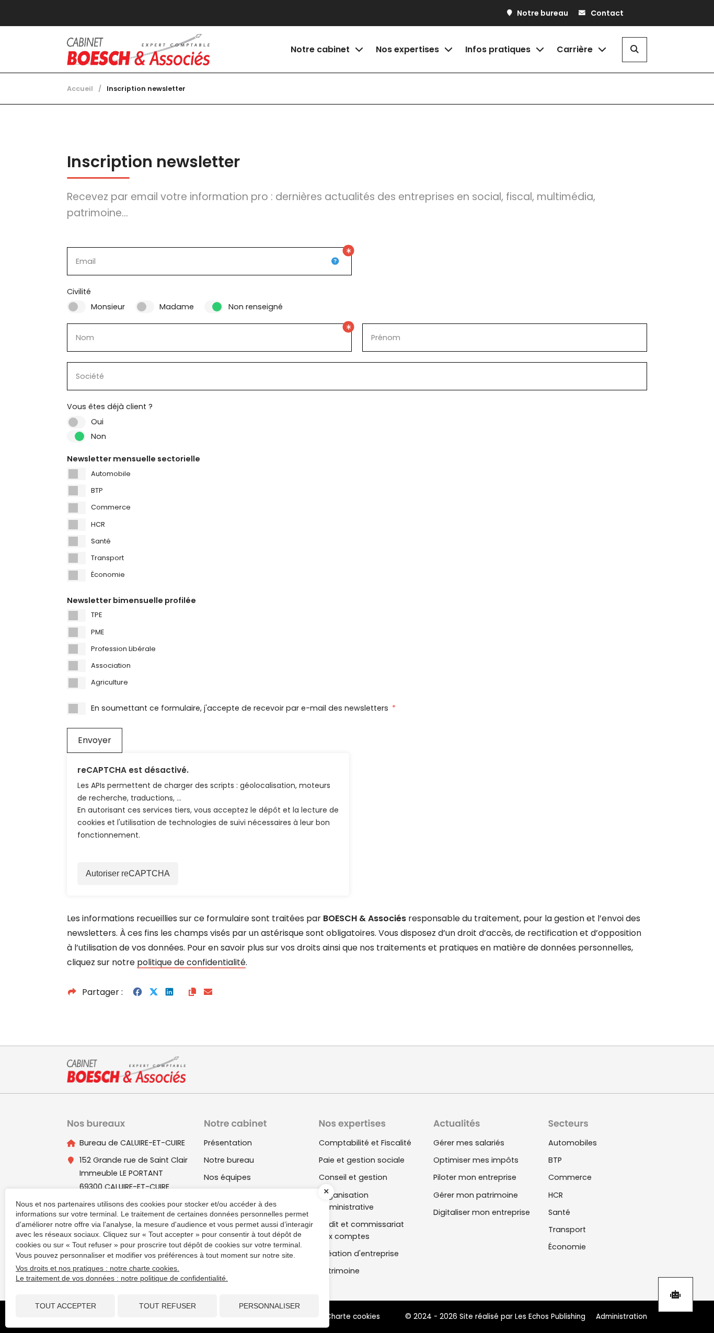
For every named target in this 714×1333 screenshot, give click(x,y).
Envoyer (94, 740)
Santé (101, 541)
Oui (97, 421)
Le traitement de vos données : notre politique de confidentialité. (122, 1278)
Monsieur (108, 307)
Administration (621, 1317)
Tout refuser (167, 1306)
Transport (107, 558)
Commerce (111, 507)
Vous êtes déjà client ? (110, 406)
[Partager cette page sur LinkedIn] (169, 992)
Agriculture (109, 682)
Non (98, 436)
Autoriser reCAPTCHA (128, 873)
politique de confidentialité (191, 962)
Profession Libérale (123, 649)
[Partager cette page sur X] (153, 992)
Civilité (79, 291)
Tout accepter (65, 1306)
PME (97, 632)
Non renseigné (255, 307)
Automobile (111, 474)
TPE (96, 615)
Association (111, 665)
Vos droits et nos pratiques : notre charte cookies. (97, 1268)
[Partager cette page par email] (208, 992)
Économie (108, 574)
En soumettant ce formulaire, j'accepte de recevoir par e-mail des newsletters (243, 708)
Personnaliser (269, 1306)
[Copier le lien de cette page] (192, 992)
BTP (97, 490)
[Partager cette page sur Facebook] (137, 992)
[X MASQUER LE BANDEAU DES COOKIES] (326, 1192)
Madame (176, 307)
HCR (98, 524)
